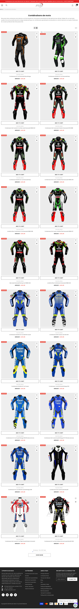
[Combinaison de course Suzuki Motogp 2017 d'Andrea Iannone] (59, 411)
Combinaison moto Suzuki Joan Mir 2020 (59, 334)
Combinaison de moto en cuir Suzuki (20, 386)
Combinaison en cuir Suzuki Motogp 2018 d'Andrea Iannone (20, 438)
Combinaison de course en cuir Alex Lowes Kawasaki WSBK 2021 (20, 128)
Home (1, 9)
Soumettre (72, 579)
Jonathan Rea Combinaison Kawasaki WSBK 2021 (59, 283)
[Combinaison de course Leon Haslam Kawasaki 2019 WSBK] (59, 102)
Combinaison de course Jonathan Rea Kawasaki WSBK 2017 (59, 231)
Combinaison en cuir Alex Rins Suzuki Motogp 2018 (20, 489)
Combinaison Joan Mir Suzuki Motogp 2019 (59, 386)
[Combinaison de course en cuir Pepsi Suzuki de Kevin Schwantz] (20, 515)
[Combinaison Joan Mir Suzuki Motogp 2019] (59, 360)
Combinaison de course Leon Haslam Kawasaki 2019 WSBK (59, 128)
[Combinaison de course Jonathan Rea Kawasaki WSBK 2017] (59, 205)
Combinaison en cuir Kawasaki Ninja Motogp (20, 76)
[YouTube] (15, 594)
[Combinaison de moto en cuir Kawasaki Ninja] (59, 50)
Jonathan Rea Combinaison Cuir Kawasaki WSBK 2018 (20, 231)
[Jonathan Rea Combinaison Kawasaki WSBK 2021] (59, 256)
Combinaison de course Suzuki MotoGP (59, 489)
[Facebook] (3, 594)
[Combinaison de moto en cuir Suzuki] (20, 360)
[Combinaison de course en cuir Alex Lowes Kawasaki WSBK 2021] (20, 102)
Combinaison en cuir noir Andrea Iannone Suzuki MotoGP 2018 (59, 541)
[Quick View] (36, 37)
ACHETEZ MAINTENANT (68, 1)
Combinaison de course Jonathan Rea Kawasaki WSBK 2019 (59, 179)
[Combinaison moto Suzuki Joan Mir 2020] (59, 308)
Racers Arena (20, 74)
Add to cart (20, 71)
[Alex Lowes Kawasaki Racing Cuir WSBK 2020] (20, 256)
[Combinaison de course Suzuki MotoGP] (59, 463)
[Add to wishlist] (36, 33)
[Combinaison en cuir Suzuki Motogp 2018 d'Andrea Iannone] (20, 411)
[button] (35, 28)
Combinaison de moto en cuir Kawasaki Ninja (59, 76)
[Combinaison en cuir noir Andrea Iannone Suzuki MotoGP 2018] (59, 515)
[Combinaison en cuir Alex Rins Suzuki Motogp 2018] (20, 463)
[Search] (6, 5)
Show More (39, 555)
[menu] (2, 5)
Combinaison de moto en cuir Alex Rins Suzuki (20, 334)
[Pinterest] (11, 594)
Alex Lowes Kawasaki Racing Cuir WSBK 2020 (20, 283)
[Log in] (72, 5)
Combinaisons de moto (10, 9)
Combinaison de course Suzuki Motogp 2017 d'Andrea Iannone (59, 438)
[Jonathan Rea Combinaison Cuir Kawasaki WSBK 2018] (20, 205)
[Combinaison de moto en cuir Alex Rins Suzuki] (20, 308)
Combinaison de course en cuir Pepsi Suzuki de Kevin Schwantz (20, 541)
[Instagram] (7, 594)
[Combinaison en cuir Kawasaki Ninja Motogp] (20, 50)
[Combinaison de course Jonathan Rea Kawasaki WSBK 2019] (59, 153)
